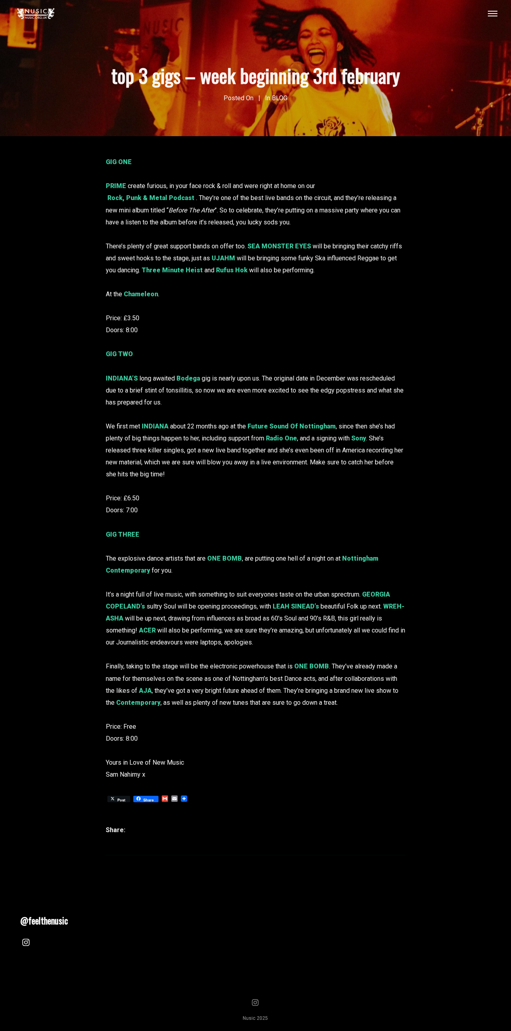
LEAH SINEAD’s (296, 606)
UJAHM (223, 258)
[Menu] (492, 13)
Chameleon (141, 294)
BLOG (279, 98)
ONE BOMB (224, 558)
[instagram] (26, 943)
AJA (145, 690)
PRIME (116, 186)
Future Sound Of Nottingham (292, 426)
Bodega (188, 378)
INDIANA (155, 426)
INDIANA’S (122, 378)
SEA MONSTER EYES (279, 246)
